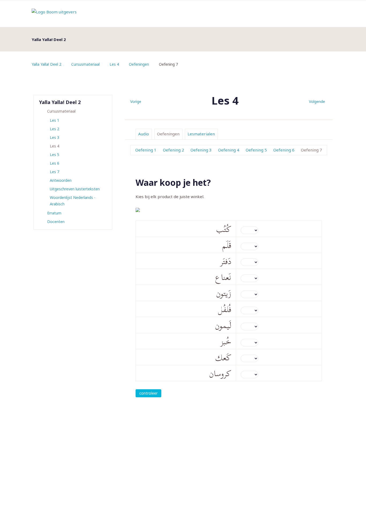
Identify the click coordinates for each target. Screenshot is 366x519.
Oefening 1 (145, 150)
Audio (143, 133)
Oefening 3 (201, 150)
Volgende (317, 101)
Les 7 (54, 171)
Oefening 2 (173, 150)
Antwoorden (61, 180)
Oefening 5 (256, 150)
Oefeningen (139, 64)
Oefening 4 (228, 150)
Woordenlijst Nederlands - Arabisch (72, 200)
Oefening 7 (311, 150)
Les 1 (54, 120)
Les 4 (114, 64)
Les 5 (54, 154)
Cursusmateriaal (85, 64)
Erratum (54, 213)
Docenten (56, 221)
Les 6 (54, 163)
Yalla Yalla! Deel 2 (46, 64)
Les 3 (54, 137)
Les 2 (54, 128)
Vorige (135, 101)
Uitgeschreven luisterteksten (75, 188)
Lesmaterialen (201, 133)
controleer (148, 393)
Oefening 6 (283, 150)
